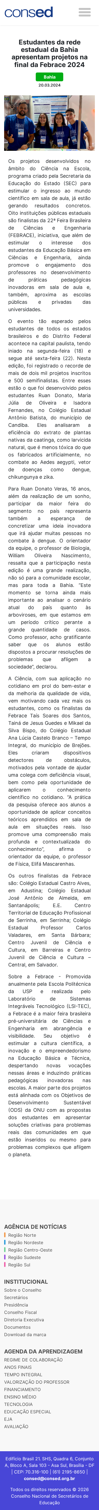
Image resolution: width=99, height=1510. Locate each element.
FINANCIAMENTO (22, 1389)
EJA (8, 1419)
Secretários (16, 1297)
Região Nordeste (25, 1242)
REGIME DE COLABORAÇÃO (33, 1360)
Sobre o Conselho (23, 1290)
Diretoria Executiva (24, 1319)
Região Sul (19, 1264)
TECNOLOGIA (18, 1404)
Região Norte (22, 1235)
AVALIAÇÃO (16, 1426)
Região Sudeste (24, 1257)
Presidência (16, 1305)
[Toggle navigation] (84, 12)
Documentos (17, 1327)
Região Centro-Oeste (30, 1250)
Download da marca (25, 1334)
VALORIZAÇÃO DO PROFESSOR (36, 1382)
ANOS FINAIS (18, 1367)
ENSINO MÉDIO (20, 1397)
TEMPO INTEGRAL (23, 1374)
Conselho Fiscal (20, 1312)
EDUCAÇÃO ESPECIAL (27, 1411)
